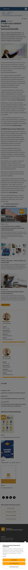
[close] (25, 542)
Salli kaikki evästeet (14, 563)
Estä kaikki (14, 560)
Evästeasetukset (14, 566)
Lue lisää (4, 556)
